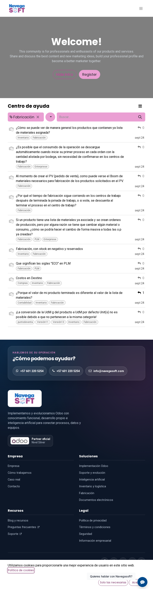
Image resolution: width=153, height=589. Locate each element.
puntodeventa (25, 322)
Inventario (23, 137)
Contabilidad (24, 302)
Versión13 (58, 322)
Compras (23, 283)
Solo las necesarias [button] (113, 582)
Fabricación (39, 137)
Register (89, 74)
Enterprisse (41, 166)
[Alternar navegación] (140, 8)
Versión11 (42, 322)
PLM (37, 239)
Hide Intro (64, 74)
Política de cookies (21, 570)
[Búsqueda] (140, 116)
